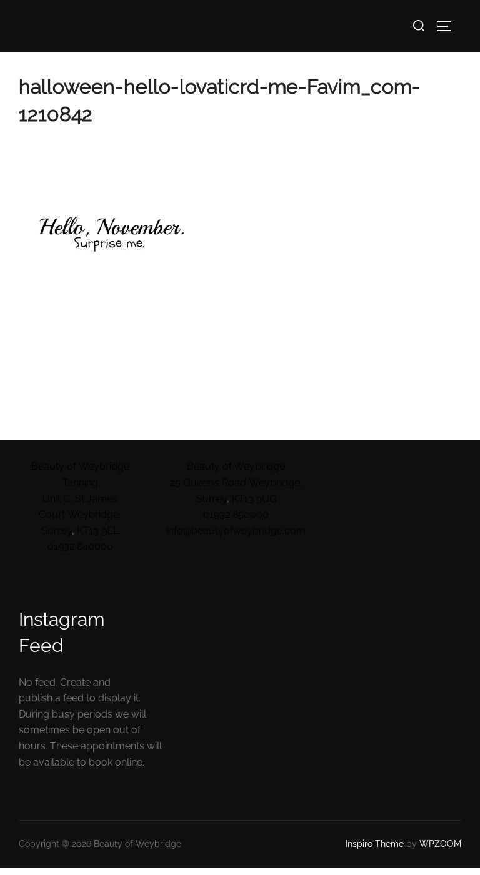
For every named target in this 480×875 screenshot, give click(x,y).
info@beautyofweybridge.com (236, 530)
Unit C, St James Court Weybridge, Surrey (80, 514)
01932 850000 (236, 514)
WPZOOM (440, 844)
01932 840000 (80, 546)
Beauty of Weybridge (236, 466)
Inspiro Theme (375, 844)
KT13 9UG (254, 499)
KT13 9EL (98, 530)
